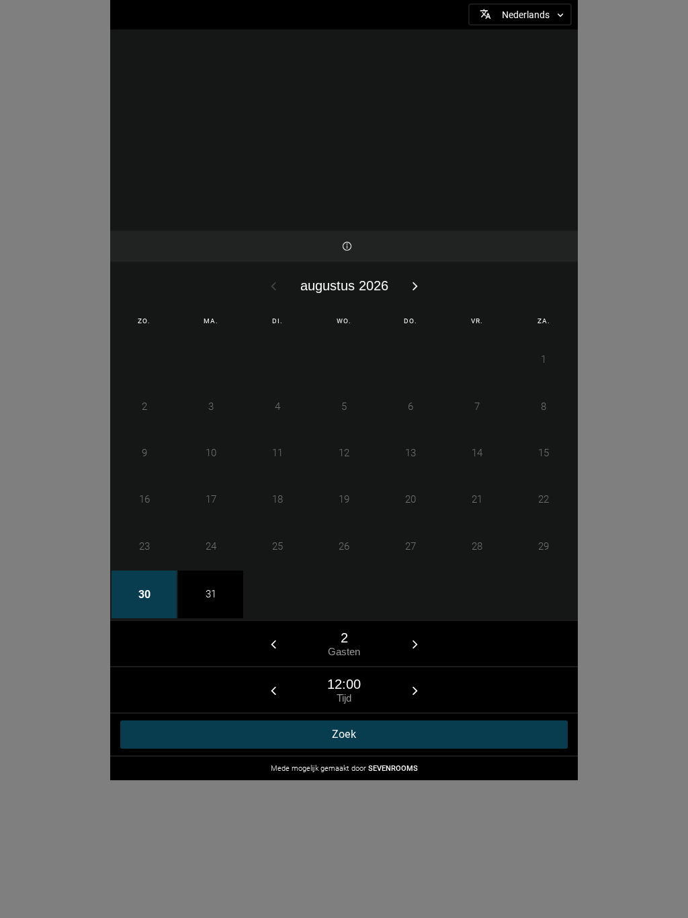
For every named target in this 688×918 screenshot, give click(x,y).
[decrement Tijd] (273, 690)
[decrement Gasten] (273, 644)
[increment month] (415, 285)
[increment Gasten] (415, 644)
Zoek (344, 734)
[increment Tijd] (415, 690)
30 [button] (144, 594)
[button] (520, 14)
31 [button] (211, 594)
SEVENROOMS (393, 768)
